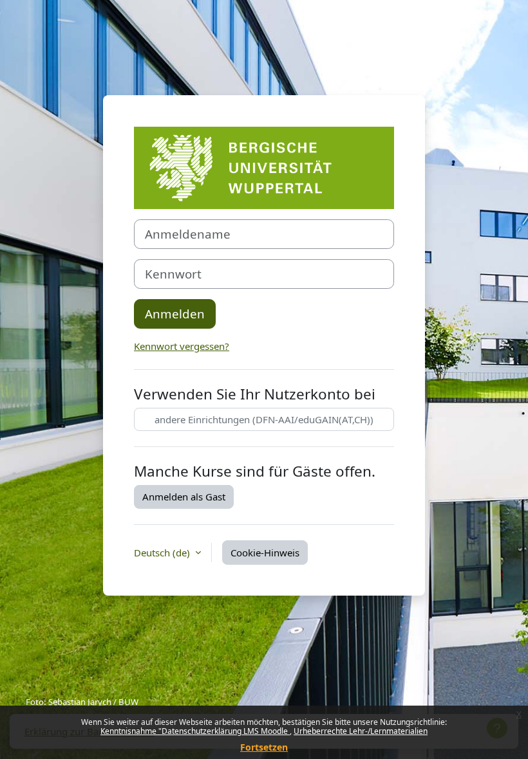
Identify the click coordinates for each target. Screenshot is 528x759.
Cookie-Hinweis (265, 552)
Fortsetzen (264, 747)
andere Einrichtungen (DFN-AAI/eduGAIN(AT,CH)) (264, 419)
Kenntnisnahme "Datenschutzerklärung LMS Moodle (195, 731)
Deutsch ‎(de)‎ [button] (163, 552)
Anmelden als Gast (183, 496)
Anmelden (175, 314)
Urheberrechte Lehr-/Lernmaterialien (361, 731)
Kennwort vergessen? (181, 346)
